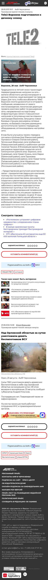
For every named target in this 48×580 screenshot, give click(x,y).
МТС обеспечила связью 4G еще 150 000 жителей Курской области (25, 312)
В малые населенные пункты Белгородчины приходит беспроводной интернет (23, 229)
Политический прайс (13, 498)
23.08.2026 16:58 (7, 325)
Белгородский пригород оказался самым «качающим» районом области (26, 298)
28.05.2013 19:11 (7, 9)
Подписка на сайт (11, 480)
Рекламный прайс (11, 473)
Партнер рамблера (34, 568)
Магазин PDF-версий (12, 490)
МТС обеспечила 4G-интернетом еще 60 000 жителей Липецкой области (24, 235)
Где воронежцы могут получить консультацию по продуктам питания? (28, 283)
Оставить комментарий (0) (24, 254)
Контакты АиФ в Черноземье (16, 477)
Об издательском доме (14, 483)
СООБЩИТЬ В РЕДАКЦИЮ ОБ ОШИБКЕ (19, 502)
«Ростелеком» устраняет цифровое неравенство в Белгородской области (25, 290)
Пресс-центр (28, 480)
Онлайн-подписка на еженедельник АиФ (23, 486)
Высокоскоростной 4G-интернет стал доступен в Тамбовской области (25, 305)
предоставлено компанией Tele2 (20, 57)
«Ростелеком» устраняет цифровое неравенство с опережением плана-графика (21, 222)
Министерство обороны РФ (13, 374)
